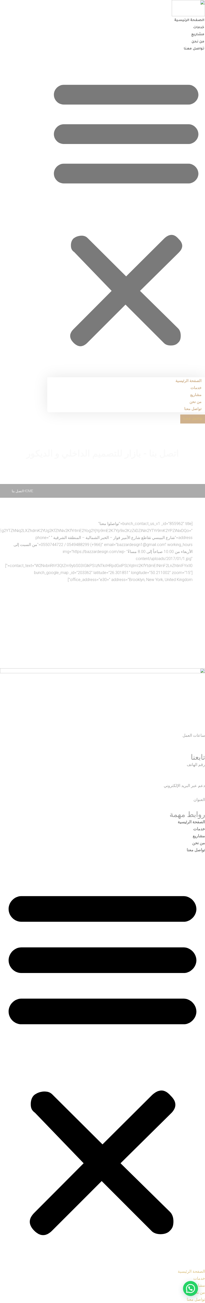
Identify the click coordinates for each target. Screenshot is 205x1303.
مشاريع (197, 34)
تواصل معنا (194, 49)
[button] (126, 212)
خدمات (198, 28)
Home (28, 491)
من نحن (198, 42)
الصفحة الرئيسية (189, 20)
